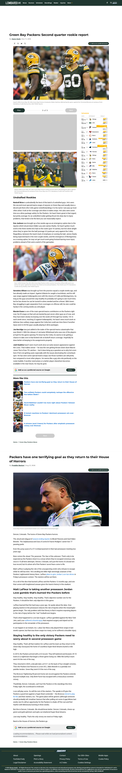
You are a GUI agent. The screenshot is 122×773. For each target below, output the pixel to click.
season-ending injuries (41, 539)
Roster (56, 3)
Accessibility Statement (43, 763)
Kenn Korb (16, 39)
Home (15, 442)
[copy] (25, 43)
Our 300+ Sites (83, 755)
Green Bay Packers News (28, 442)
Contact (63, 755)
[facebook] (107, 2)
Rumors (31, 3)
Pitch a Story (38, 759)
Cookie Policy (103, 759)
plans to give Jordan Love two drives (60, 574)
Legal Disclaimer (19, 763)
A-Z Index (63, 763)
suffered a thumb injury (34, 620)
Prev (19, 110)
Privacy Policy (65, 759)
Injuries (62, 3)
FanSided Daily (19, 759)
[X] (111, 2)
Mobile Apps (103, 755)
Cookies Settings (84, 763)
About (15, 755)
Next (71, 110)
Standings (48, 3)
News (25, 3)
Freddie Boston (18, 465)
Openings (37, 755)
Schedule (39, 3)
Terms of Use (83, 759)
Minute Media (14, 767)
